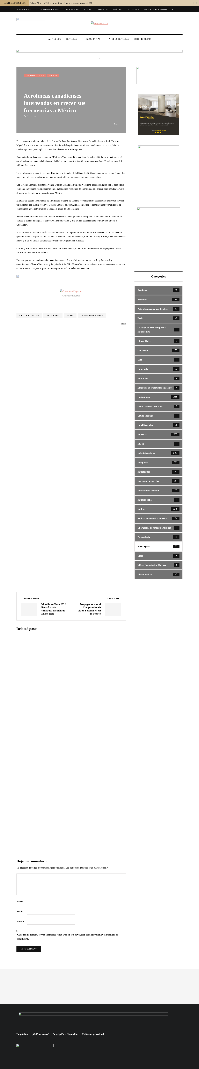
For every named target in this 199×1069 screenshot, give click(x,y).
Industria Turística (29, 315)
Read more (78, 685)
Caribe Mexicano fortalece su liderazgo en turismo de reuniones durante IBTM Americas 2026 (92, 754)
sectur (70, 315)
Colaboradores (71, 9)
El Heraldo (74, 763)
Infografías (102, 9)
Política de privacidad (93, 1034)
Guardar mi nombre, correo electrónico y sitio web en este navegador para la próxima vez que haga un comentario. (67, 936)
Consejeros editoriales (48, 9)
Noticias (88, 9)
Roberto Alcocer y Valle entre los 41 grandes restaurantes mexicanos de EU (61, 3)
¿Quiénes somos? (24, 9)
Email (19, 911)
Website (20, 921)
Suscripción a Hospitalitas (65, 1034)
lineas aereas (53, 315)
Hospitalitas (31, 116)
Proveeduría (133, 9)
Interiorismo (142, 39)
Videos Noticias (119, 39)
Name (19, 901)
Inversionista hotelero (155, 9)
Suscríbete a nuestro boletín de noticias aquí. (71, 812)
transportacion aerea (92, 315)
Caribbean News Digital (80, 664)
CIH (172, 9)
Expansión (74, 712)
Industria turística (35, 75)
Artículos (118, 9)
